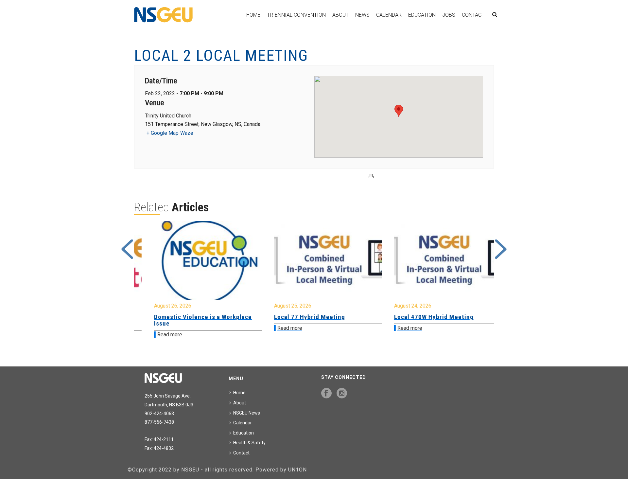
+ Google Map (163, 133)
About (340, 15)
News (362, 15)
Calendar (389, 15)
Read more (156, 334)
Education (422, 15)
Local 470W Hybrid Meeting (420, 317)
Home (253, 15)
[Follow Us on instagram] (342, 393)
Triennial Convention (296, 15)
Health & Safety (249, 442)
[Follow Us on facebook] (326, 393)
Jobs (448, 15)
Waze (186, 133)
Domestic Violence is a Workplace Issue (189, 320)
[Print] (371, 176)
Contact (473, 15)
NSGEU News (246, 413)
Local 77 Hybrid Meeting (295, 317)
